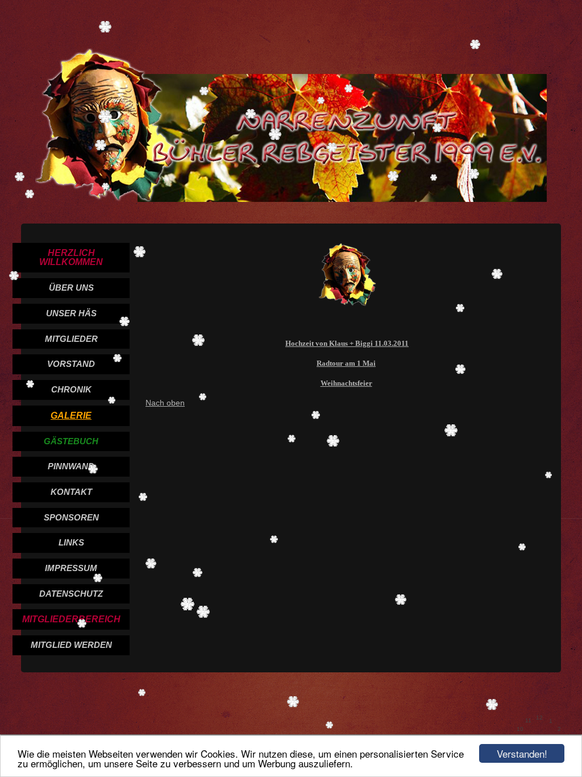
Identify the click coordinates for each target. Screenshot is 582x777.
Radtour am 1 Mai (346, 363)
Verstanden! (522, 753)
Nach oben (165, 402)
